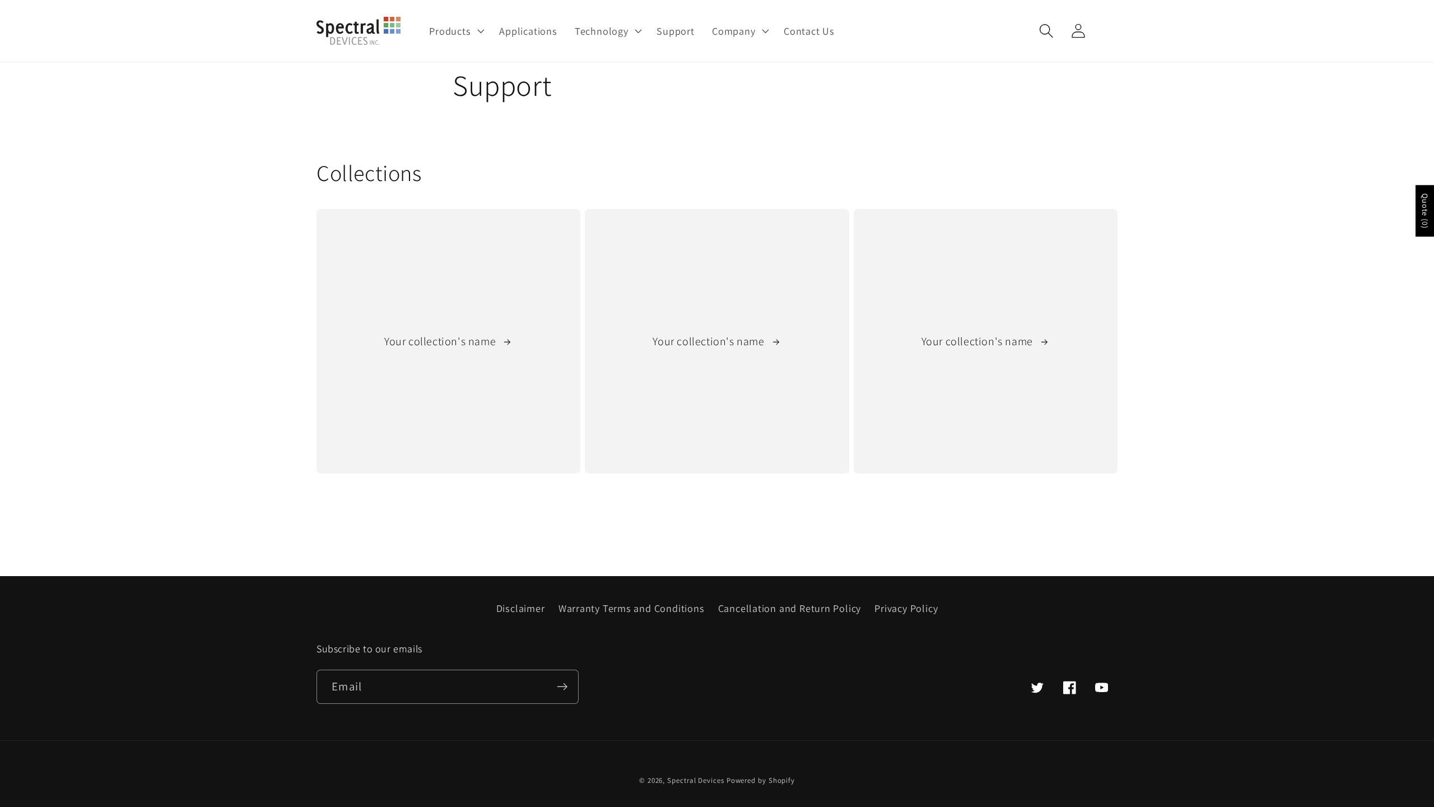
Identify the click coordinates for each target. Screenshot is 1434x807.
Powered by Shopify (761, 780)
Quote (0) (1425, 210)
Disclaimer (520, 608)
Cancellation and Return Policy (789, 608)
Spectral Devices (695, 780)
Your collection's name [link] (441, 341)
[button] (456, 31)
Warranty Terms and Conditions (631, 608)
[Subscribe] (562, 687)
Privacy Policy (906, 608)
